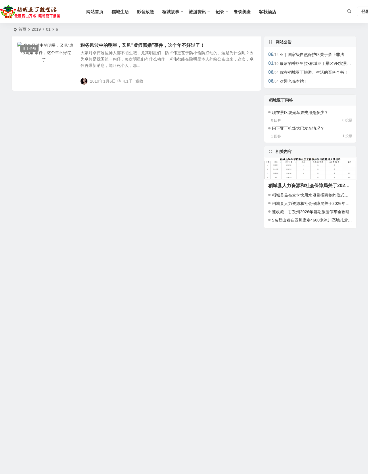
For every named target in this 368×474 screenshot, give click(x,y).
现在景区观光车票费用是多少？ (300, 112)
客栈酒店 (267, 11)
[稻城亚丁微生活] (31, 12)
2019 (36, 29)
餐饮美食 (242, 11)
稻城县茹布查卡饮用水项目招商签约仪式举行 (312, 195)
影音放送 (145, 11)
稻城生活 (120, 11)
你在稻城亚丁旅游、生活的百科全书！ (314, 72)
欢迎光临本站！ (294, 81)
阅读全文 (250, 81)
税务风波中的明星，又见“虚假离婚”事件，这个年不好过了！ (142, 45)
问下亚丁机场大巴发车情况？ (298, 128)
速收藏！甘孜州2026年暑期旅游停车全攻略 (311, 211)
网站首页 (94, 11)
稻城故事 (170, 11)
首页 (22, 29)
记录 (220, 11)
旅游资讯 (197, 11)
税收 (139, 81)
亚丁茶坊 (29, 48)
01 (48, 29)
